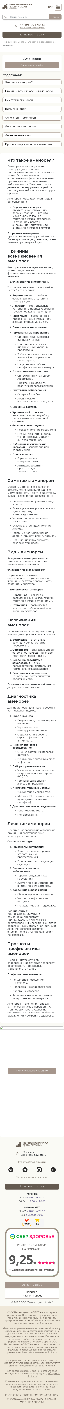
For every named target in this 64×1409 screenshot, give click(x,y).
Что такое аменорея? (19, 82)
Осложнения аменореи (20, 117)
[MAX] (39, 1169)
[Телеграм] (25, 1169)
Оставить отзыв (32, 1284)
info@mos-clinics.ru (34, 1162)
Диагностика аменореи (20, 126)
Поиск (55, 17)
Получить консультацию (32, 1070)
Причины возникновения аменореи (29, 91)
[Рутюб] (53, 1169)
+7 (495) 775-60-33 (32, 24)
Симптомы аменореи (19, 100)
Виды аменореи (15, 108)
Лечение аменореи (18, 135)
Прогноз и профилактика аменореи (28, 144)
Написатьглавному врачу (32, 1293)
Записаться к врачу (32, 34)
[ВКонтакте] (11, 1169)
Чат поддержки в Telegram (32, 1177)
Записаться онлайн (32, 65)
